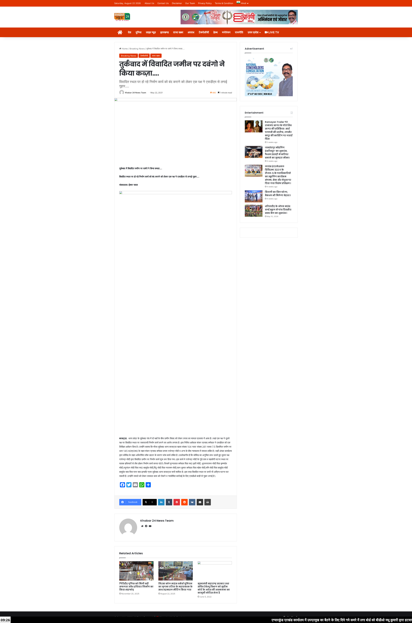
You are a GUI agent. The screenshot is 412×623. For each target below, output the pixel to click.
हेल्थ (215, 32)
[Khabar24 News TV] (122, 17)
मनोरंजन (226, 32)
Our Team (190, 3)
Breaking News (137, 48)
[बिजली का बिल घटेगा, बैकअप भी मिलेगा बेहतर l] (253, 196)
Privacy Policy (205, 3)
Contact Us (163, 3)
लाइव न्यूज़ (151, 32)
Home (124, 48)
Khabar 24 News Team (135, 92)
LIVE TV (273, 32)
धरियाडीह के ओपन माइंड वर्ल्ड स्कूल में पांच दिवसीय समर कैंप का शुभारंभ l (278, 210)
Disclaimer (177, 3)
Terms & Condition (224, 3)
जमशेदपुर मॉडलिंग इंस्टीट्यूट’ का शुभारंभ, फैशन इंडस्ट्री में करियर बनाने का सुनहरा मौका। (277, 152)
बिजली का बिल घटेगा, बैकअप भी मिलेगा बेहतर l (278, 193)
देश (129, 32)
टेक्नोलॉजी (204, 32)
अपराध (191, 32)
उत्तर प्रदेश (253, 32)
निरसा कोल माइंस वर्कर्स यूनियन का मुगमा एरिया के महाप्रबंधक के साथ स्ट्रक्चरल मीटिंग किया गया (175, 586)
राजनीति (239, 32)
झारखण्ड (164, 32)
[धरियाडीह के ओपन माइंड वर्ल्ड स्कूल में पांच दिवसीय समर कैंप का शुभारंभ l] (253, 211)
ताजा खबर (178, 32)
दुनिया (138, 32)
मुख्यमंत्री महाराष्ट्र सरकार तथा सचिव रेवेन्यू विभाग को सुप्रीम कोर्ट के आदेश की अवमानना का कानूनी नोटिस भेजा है (214, 588)
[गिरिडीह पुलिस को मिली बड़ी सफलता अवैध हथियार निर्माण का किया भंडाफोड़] (136, 571)
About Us (149, 3)
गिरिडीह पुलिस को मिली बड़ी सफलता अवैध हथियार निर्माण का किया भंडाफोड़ (136, 586)
